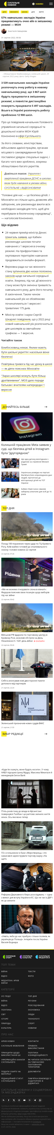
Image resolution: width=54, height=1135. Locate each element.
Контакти (33, 1041)
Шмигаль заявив (16, 237)
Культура (6, 1028)
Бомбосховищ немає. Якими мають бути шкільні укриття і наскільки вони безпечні (25, 352)
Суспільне (37, 1121)
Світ (3, 1014)
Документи (34, 1071)
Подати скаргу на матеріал (11, 1072)
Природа (6, 1023)
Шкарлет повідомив (17, 319)
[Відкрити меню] (51, 3)
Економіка (34, 1009)
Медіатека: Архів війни (10, 981)
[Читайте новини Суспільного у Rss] (3, 1100)
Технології (34, 1019)
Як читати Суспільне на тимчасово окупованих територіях (39, 1063)
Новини (32, 1028)
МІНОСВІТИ (14, 12)
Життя (41, 12)
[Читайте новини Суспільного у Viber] (30, 1100)
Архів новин (8, 1041)
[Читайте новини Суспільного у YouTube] (24, 1100)
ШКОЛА (24, 12)
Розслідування (36, 1005)
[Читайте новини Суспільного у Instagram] (19, 1100)
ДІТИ (4, 12)
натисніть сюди (38, 1124)
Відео (4, 976)
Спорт (31, 1023)
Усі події (6, 996)
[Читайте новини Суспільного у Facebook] (9, 1100)
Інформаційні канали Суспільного (13, 1060)
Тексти (32, 971)
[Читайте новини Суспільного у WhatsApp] (40, 1100)
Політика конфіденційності (38, 1053)
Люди (31, 1014)
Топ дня (32, 996)
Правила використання (36, 1046)
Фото (31, 976)
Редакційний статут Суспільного (12, 1079)
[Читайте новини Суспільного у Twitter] (14, 1100)
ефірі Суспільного (29, 136)
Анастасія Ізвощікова (17, 31)
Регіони (32, 1000)
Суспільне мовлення (12, 1045)
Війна (4, 971)
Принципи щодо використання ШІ (11, 1053)
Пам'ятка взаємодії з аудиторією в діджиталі (39, 1081)
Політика (6, 1009)
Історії (4, 1019)
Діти (33, 12)
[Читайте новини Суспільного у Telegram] (35, 1100)
